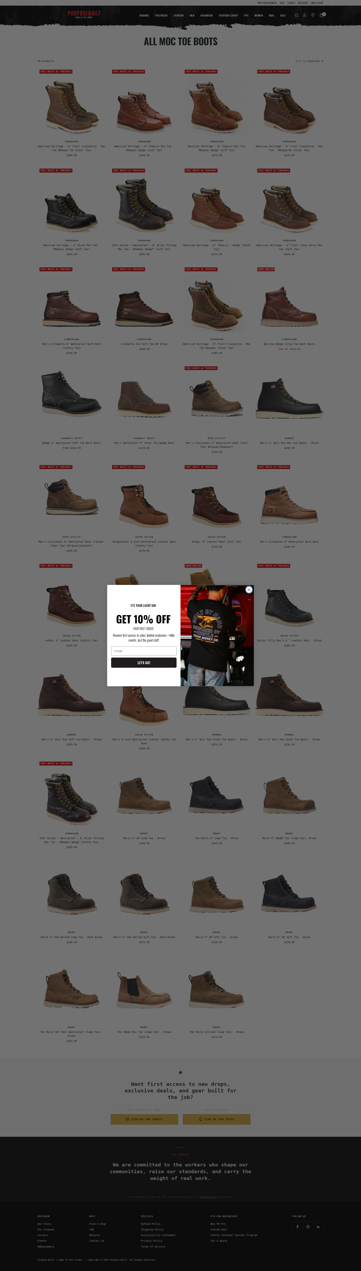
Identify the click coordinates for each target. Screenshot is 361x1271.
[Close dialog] (249, 589)
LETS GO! (144, 662)
